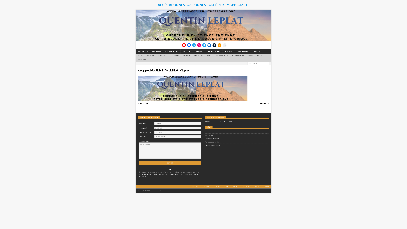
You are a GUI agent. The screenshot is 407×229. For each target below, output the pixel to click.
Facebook (206, 186)
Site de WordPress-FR (212, 145)
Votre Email (143, 128)
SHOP (256, 51)
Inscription (208, 132)
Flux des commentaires (213, 142)
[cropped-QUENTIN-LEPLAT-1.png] (192, 100)
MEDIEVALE (186, 55)
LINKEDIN (257, 186)
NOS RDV (228, 51)
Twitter (235, 186)
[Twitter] (204, 45)
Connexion (209, 135)
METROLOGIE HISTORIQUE (202, 55)
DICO (258, 55)
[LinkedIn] (209, 45)
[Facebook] (189, 45)
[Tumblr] (214, 45)
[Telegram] (194, 45)
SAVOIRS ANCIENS (221, 55)
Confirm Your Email (145, 132)
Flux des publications (212, 138)
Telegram (216, 186)
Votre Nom (142, 124)
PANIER (250, 55)
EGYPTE (140, 55)
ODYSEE (226, 186)
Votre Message (143, 141)
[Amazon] (219, 45)
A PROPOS (142, 51)
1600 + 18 (142, 137)
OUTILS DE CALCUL (143, 59)
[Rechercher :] (258, 63)
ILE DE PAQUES (174, 55)
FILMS (198, 51)
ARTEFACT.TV (171, 51)
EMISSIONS (187, 51)
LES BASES (156, 51)
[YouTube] (184, 45)
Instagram (246, 186)
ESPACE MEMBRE (237, 55)
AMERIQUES (161, 55)
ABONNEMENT (243, 51)
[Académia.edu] (224, 45)
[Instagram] (199, 45)
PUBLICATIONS (212, 51)
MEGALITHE (150, 55)
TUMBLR (266, 186)
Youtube (195, 186)
